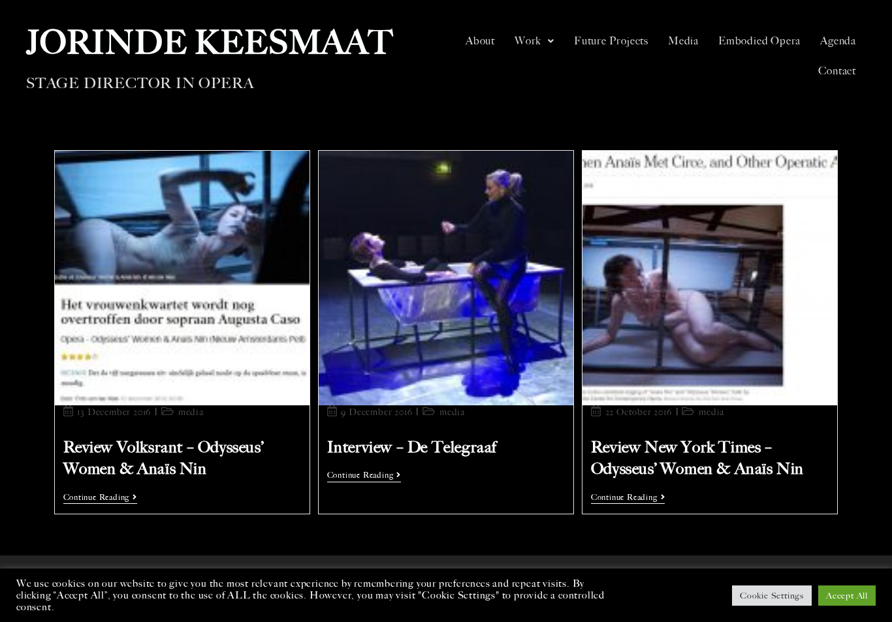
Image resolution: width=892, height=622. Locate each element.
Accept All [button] (847, 595)
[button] (534, 41)
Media (683, 41)
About (480, 41)
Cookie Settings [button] (772, 595)
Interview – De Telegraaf (411, 447)
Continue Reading (100, 497)
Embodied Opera (759, 41)
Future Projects (611, 41)
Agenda (838, 41)
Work (528, 41)
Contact (837, 71)
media (191, 412)
